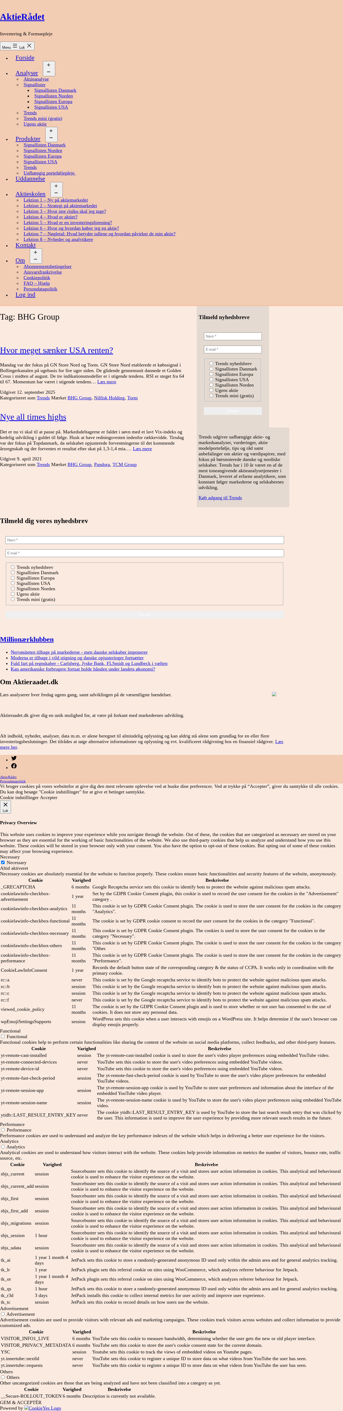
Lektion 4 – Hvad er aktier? (50, 217)
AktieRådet (22, 17)
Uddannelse (30, 178)
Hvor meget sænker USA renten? (56, 350)
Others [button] (6, 1371)
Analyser (27, 73)
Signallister (35, 84)
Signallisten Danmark (55, 90)
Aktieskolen (31, 194)
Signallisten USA (51, 107)
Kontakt (26, 245)
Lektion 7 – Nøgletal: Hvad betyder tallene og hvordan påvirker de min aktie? (100, 233)
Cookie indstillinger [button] (19, 797)
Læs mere (106, 381)
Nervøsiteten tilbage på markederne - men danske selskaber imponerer (79, 652)
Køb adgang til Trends (220, 497)
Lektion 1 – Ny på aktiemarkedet (56, 200)
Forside (25, 57)
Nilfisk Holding (109, 397)
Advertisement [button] (14, 1308)
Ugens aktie (35, 124)
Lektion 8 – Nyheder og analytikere (58, 239)
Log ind (25, 294)
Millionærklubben (27, 639)
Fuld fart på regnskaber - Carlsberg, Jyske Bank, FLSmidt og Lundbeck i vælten (89, 663)
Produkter (28, 138)
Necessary (17, 862)
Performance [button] (12, 1124)
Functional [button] (10, 1031)
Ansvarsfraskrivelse (43, 272)
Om (20, 260)
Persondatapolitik (40, 289)
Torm (132, 397)
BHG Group (79, 397)
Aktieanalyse (36, 79)
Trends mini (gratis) (43, 118)
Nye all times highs (33, 417)
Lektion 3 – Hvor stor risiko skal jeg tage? (65, 211)
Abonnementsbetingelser (48, 266)
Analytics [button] (9, 1141)
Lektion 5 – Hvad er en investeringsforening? (68, 222)
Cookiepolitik (37, 277)
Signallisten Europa (53, 101)
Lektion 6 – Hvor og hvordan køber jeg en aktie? (71, 228)
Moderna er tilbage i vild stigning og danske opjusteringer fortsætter (77, 657)
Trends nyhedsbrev (233, 363)
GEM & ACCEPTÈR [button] (21, 1402)
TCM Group (125, 464)
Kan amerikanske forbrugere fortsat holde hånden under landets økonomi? (83, 669)
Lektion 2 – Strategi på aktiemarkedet (60, 205)
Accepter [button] (48, 797)
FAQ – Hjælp (37, 283)
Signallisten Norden (53, 96)
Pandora (102, 464)
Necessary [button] (10, 857)
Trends (30, 112)
